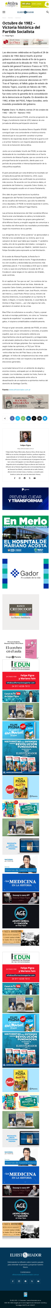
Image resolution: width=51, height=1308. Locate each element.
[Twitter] (17, 418)
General (18, 18)
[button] (4, 12)
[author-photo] (25, 442)
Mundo (10, 18)
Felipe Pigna (9, 36)
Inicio (4, 18)
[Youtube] (35, 478)
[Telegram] (45, 418)
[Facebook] (12, 418)
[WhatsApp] (23, 418)
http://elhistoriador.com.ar (25, 448)
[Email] (34, 418)
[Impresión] (39, 418)
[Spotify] (26, 478)
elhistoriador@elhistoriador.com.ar (25, 1274)
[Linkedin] (28, 418)
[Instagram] (21, 478)
